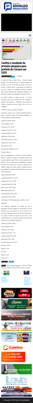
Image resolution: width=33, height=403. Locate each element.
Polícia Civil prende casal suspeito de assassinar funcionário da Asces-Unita (27, 281)
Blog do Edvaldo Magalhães (13, 265)
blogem (20, 76)
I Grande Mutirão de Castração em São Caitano (4, 280)
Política (11, 261)
